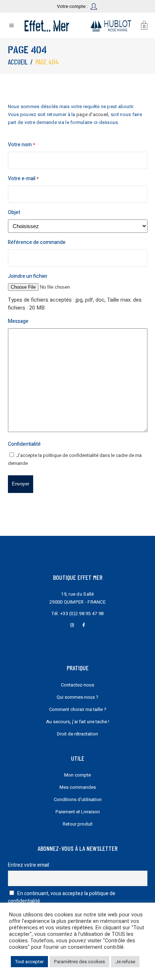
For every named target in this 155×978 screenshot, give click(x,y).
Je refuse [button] (125, 961)
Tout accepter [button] (29, 961)
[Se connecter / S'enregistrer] (94, 6)
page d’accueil (92, 114)
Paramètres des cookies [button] (79, 961)
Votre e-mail (23, 178)
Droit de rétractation (77, 733)
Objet (14, 212)
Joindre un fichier (28, 276)
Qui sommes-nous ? (77, 697)
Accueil (18, 62)
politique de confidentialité (70, 455)
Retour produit (78, 824)
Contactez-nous (77, 684)
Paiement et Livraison (78, 811)
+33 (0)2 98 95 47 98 (81, 613)
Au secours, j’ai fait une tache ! (77, 721)
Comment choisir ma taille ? (77, 709)
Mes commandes (77, 787)
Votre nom (21, 144)
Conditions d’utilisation (78, 799)
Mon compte (77, 775)
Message (18, 321)
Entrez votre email (28, 865)
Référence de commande (37, 242)
